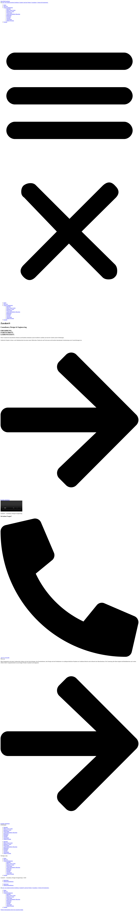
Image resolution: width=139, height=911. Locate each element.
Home (4, 5)
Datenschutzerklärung (8, 881)
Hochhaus (8, 16)
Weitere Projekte (10, 20)
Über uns (5, 6)
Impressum (5, 880)
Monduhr (8, 9)
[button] (69, 162)
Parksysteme (9, 12)
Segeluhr (8, 18)
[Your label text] (24, 2)
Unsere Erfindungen (8, 7)
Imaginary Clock (10, 11)
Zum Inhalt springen (5, 1)
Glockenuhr (9, 19)
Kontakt (5, 22)
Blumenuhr (9, 15)
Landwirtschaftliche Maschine (13, 14)
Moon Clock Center (10, 10)
